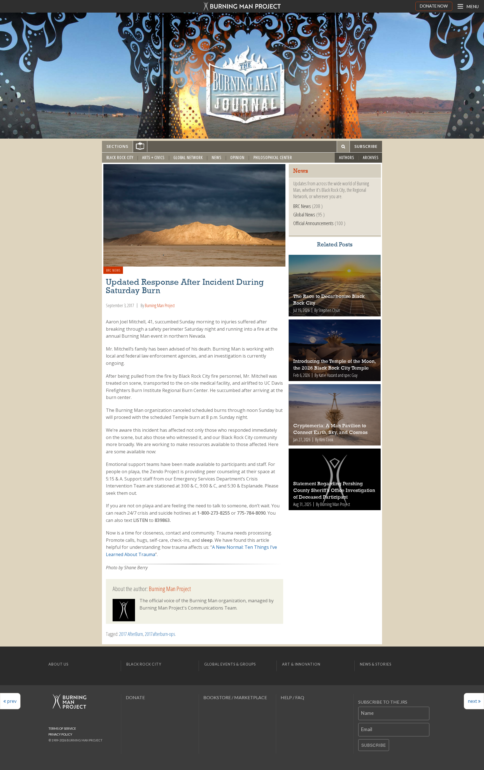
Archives (371, 157)
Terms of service (62, 728)
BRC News (113, 270)
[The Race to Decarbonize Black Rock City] (335, 285)
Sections (117, 146)
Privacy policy (60, 734)
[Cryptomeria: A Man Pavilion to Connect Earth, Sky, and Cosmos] (335, 414)
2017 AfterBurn (131, 634)
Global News (304, 214)
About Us (58, 664)
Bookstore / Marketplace (235, 697)
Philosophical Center (272, 157)
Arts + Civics (153, 157)
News (217, 157)
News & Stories (375, 664)
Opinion (237, 157)
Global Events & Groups (230, 664)
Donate (135, 697)
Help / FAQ (292, 697)
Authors (346, 157)
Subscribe (373, 745)
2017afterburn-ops (160, 634)
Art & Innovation (301, 664)
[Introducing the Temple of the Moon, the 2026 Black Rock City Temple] (335, 350)
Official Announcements (313, 223)
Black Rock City (119, 157)
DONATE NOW (434, 6)
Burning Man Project (160, 305)
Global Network (188, 157)
